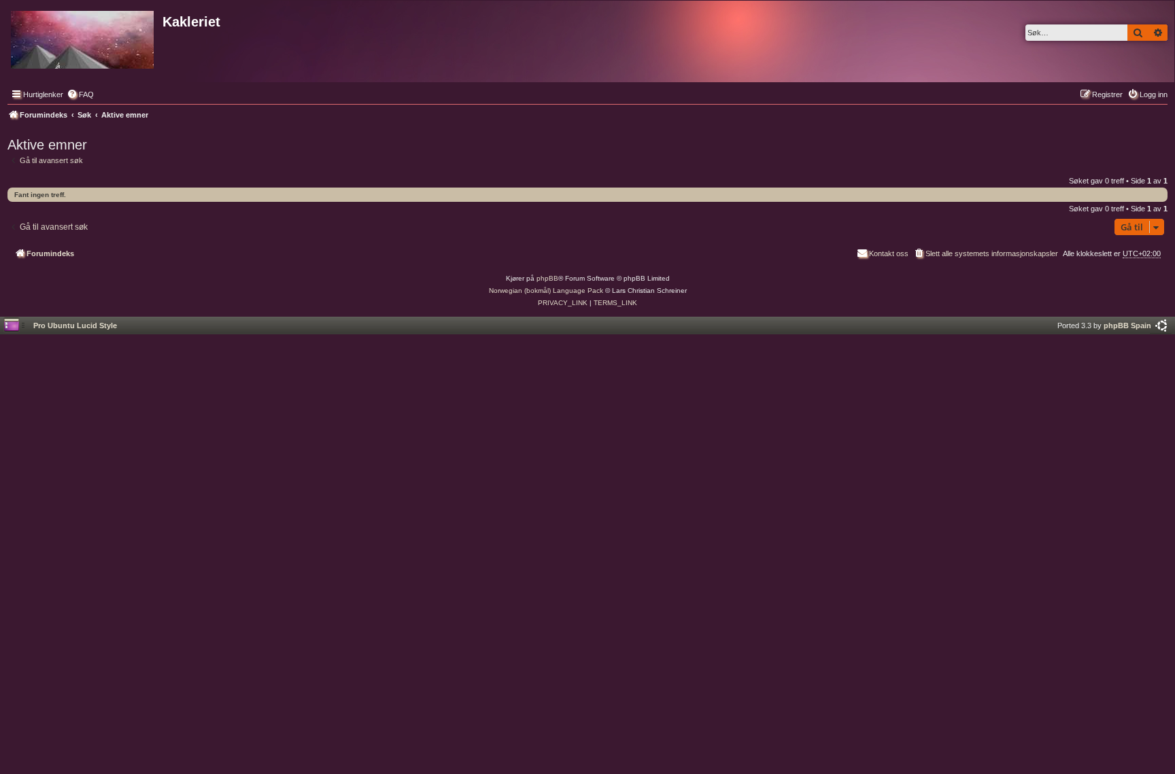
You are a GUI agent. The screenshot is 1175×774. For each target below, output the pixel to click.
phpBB (547, 278)
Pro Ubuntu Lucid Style (75, 325)
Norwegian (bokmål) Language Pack (546, 290)
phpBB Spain (1127, 325)
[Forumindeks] (83, 37)
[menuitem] (80, 94)
